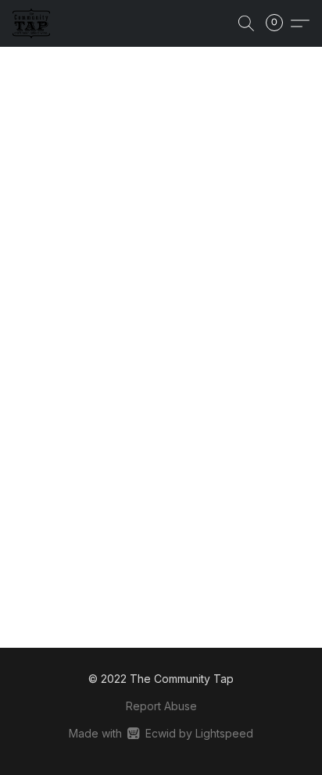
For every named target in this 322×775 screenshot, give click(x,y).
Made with (160, 733)
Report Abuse (161, 706)
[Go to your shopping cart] (279, 23)
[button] (32, 23)
